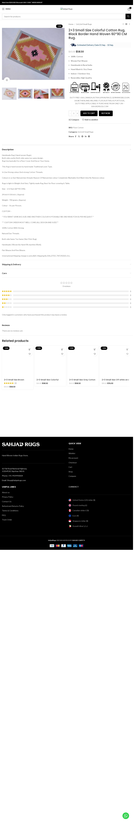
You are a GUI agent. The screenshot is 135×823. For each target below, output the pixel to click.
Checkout (73, 462)
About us (6, 492)
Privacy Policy (7, 497)
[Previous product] (123, 24)
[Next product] (129, 24)
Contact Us (6, 501)
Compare (72, 476)
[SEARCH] (128, 16)
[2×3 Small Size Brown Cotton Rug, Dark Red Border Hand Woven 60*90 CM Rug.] (17, 361)
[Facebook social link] (75, 136)
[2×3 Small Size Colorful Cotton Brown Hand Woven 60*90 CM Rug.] (50, 361)
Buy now (106, 113)
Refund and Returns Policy (13, 506)
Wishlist (72, 453)
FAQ (4, 515)
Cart (70, 467)
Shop (71, 471)
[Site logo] (67, 9)
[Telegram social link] (89, 136)
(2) (16, 383)
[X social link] (79, 136)
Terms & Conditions (10, 510)
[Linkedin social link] (85, 136)
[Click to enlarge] (7, 80)
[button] (4, 53)
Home (71, 24)
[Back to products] (126, 24)
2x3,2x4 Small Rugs (84, 24)
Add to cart (89, 113)
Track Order (7, 520)
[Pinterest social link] (82, 136)
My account (73, 458)
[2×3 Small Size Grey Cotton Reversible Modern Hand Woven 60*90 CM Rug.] (82, 361)
